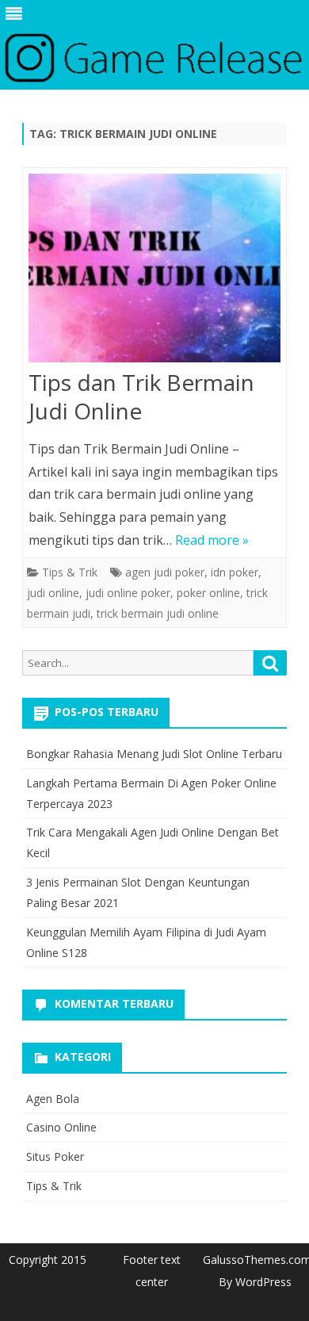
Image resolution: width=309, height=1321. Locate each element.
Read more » (212, 540)
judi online (53, 592)
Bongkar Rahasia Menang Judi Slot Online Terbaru (154, 753)
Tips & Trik (69, 572)
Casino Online (61, 1127)
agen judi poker (164, 572)
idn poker (234, 572)
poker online (208, 592)
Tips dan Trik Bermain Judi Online (141, 396)
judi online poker (128, 592)
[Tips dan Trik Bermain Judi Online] (154, 271)
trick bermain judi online (158, 613)
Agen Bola (52, 1098)
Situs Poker (55, 1156)
